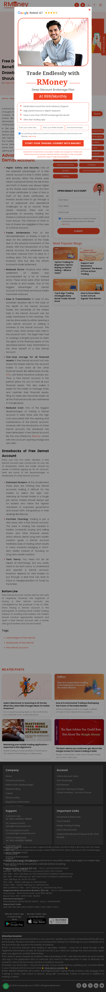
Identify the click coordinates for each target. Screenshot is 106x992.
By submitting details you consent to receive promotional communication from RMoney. (51, 134)
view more (32, 136)
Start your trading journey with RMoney (53, 143)
